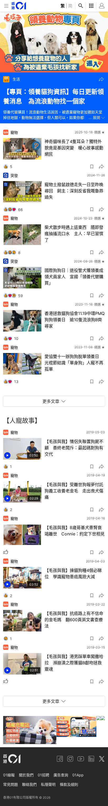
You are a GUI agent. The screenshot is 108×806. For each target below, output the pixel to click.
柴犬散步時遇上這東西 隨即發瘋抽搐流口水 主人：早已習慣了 (74, 234)
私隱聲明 (48, 784)
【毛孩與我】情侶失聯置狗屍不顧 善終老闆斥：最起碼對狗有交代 (74, 448)
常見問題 (10, 784)
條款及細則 (69, 784)
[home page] (19, 5)
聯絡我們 (29, 784)
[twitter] (102, 759)
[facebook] (60, 759)
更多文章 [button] (50, 401)
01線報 (9, 775)
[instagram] (70, 759)
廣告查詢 (60, 775)
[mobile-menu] (6, 6)
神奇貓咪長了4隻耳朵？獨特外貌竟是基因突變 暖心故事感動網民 (74, 148)
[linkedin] (91, 759)
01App (78, 775)
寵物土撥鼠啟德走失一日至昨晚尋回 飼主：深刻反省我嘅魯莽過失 (74, 191)
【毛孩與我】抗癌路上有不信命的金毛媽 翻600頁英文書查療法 (74, 620)
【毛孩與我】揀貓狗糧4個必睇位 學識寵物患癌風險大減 (73, 573)
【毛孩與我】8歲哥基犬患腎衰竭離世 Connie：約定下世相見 (75, 530)
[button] (101, 79)
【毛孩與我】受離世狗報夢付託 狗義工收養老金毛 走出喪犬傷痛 (75, 491)
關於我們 (26, 775)
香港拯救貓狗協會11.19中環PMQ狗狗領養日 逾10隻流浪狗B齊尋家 (75, 320)
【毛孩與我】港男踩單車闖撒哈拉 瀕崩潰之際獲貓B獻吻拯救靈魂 (74, 663)
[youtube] (81, 759)
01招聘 (43, 775)
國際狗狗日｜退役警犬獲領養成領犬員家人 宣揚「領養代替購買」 (74, 277)
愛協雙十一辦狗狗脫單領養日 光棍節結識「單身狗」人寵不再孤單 (74, 363)
